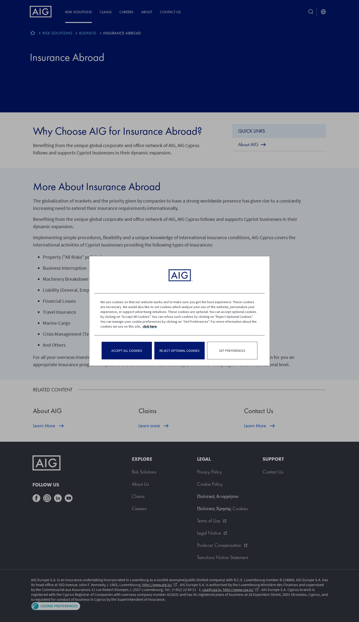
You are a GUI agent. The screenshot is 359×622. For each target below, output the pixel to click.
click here (150, 326)
